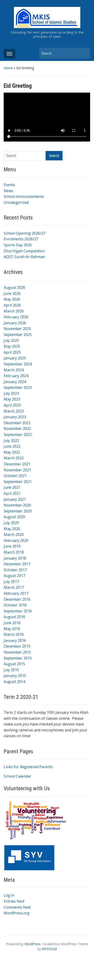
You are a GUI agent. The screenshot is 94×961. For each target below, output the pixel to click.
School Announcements (24, 196)
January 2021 (15, 499)
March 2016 (14, 634)
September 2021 (18, 481)
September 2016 (18, 611)
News (8, 190)
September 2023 (18, 387)
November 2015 (17, 652)
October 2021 (15, 475)
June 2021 (12, 487)
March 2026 (14, 311)
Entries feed (14, 901)
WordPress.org (16, 913)
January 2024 (15, 381)
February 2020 (16, 540)
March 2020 (14, 534)
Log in (9, 895)
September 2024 (18, 364)
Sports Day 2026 (18, 244)
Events (9, 184)
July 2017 (11, 581)
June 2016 (12, 622)
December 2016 (17, 599)
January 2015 (15, 675)
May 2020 (12, 528)
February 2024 (16, 375)
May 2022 (12, 452)
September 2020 (18, 511)
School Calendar (17, 776)
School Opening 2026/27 (24, 233)
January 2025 (15, 358)
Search (84, 53)
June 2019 (12, 546)
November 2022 (17, 428)
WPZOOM (49, 949)
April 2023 (12, 405)
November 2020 (17, 505)
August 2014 (14, 681)
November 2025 (17, 328)
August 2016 (14, 616)
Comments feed (17, 907)
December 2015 (17, 646)
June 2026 (12, 293)
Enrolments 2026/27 (21, 239)
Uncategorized (16, 202)
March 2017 (14, 587)
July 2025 (11, 340)
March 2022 (14, 458)
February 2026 (16, 316)
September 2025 (18, 334)
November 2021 (17, 469)
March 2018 (14, 552)
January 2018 (15, 558)
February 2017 (16, 593)
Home (8, 68)
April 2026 (12, 305)
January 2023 (15, 416)
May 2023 (12, 399)
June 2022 (12, 446)
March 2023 (14, 411)
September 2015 (18, 658)
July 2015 (11, 669)
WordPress (32, 944)
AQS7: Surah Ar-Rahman (24, 256)
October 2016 (15, 605)
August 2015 (14, 663)
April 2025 (12, 352)
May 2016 (12, 628)
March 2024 (14, 369)
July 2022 (11, 440)
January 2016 (15, 640)
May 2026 (12, 299)
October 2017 (15, 569)
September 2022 (18, 434)
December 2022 (17, 422)
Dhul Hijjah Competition (24, 250)
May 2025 (12, 346)
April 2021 (12, 493)
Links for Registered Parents (28, 766)
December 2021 (17, 463)
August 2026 (14, 287)
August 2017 (14, 575)
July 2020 (11, 522)
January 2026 (15, 322)
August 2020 (14, 516)
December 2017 (17, 563)
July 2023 (11, 393)
